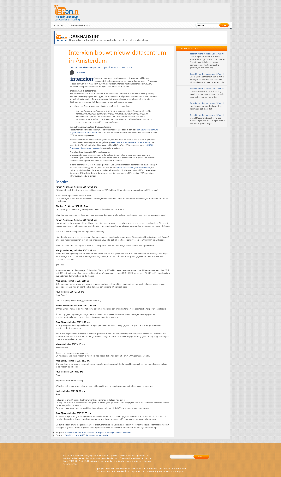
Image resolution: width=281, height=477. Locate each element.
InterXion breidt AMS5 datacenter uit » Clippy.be (86, 435)
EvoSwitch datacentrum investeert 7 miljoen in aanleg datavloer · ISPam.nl (98, 432)
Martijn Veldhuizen (64, 250)
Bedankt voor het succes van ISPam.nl (206, 53)
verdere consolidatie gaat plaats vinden (132, 167)
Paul (58, 371)
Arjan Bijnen (61, 280)
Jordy (58, 391)
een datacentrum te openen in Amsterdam (131, 142)
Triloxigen (60, 206)
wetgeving (71, 463)
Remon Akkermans (64, 186)
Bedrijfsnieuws (80, 25)
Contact (59, 25)
